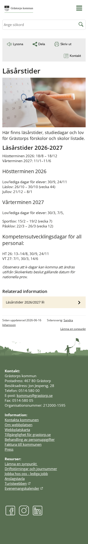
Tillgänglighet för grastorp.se (28, 434)
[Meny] (79, 8)
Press (9, 449)
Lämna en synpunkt (73, 329)
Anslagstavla (15, 478)
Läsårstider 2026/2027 (35, 302)
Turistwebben (18, 483)
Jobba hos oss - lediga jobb (26, 473)
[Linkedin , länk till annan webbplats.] (37, 514)
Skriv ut (65, 44)
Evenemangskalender (24, 488)
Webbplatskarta (17, 429)
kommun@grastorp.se (35, 395)
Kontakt (75, 56)
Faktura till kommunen (23, 444)
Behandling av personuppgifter (30, 439)
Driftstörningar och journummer (31, 468)
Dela (41, 44)
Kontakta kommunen (22, 419)
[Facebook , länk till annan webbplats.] (10, 514)
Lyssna (18, 44)
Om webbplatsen (18, 424)
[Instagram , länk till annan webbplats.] (24, 514)
